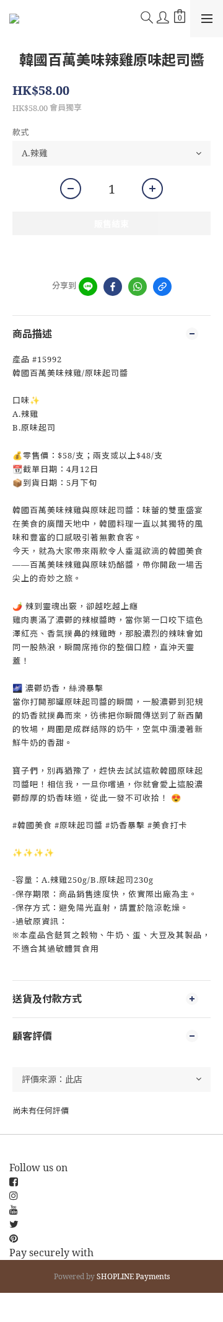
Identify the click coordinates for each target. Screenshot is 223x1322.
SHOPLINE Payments (133, 1276)
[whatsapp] (137, 286)
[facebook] (112, 286)
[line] (88, 286)
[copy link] (162, 286)
